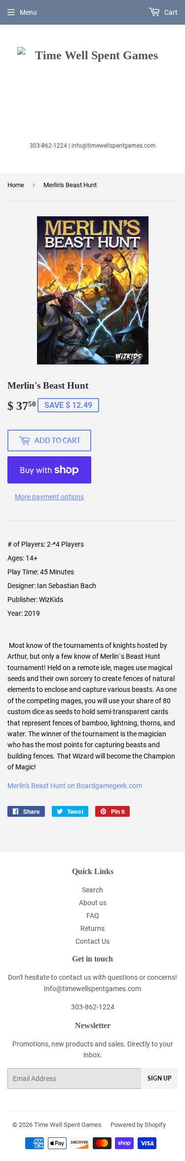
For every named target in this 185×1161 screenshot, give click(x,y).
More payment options (49, 497)
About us (93, 903)
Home (15, 185)
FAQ (92, 916)
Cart (170, 12)
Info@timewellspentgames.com (92, 989)
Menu (28, 12)
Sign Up (159, 1078)
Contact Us (92, 941)
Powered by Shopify (138, 1124)
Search (92, 890)
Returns (92, 928)
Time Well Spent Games (68, 1124)
